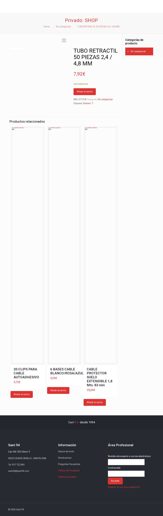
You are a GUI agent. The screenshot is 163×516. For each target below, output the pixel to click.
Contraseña (114, 468)
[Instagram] (143, 509)
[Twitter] (130, 509)
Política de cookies (67, 477)
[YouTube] (134, 509)
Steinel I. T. (88, 103)
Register (112, 487)
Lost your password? (129, 487)
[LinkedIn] (139, 509)
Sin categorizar (63, 26)
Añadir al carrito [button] (22, 394)
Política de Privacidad (68, 470)
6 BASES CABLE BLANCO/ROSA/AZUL (67, 371)
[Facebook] (126, 509)
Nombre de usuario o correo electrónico (129, 456)
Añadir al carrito (85, 91)
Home (47, 26)
